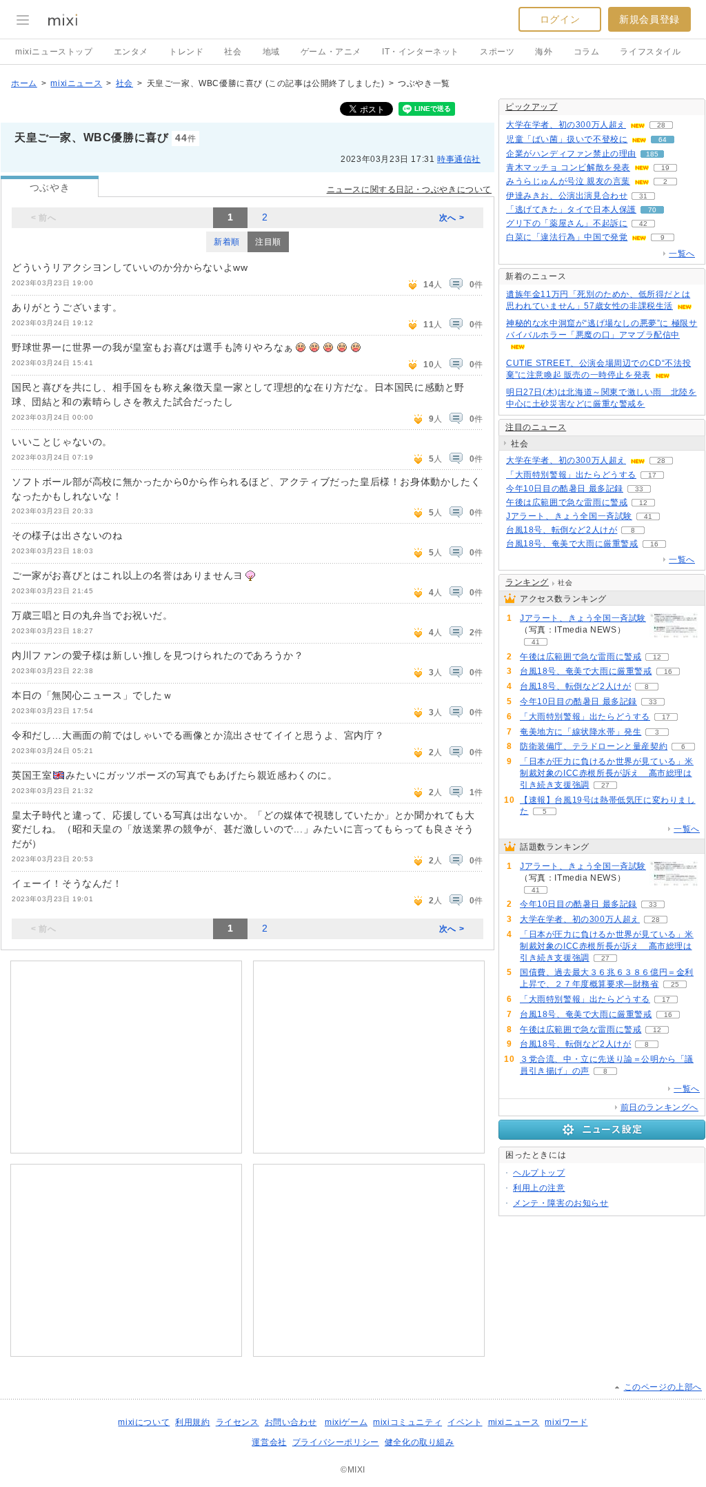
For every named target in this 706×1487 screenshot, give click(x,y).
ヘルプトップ (539, 1173)
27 (605, 785)
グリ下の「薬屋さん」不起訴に (566, 223)
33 (639, 489)
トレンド (186, 52)
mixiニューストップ (54, 52)
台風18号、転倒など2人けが (561, 530)
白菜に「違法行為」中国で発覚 (566, 237)
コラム (587, 52)
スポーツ (497, 52)
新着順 (227, 242)
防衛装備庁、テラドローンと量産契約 (593, 746)
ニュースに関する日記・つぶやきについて (409, 189)
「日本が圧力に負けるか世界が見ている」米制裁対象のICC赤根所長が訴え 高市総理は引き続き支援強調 (607, 773)
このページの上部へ (663, 1387)
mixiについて (144, 1422)
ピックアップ (531, 107)
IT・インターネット (420, 52)
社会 (232, 52)
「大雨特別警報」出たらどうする (571, 475)
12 (643, 502)
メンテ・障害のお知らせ (561, 1203)
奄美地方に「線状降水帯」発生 (580, 732)
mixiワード (566, 1422)
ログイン (560, 19)
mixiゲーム (346, 1422)
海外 (543, 52)
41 (648, 516)
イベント (464, 1422)
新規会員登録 (649, 19)
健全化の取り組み (419, 1442)
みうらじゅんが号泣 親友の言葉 (568, 181)
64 (662, 139)
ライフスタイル (650, 52)
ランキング (527, 582)
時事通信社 (459, 159)
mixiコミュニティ (407, 1422)
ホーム (24, 83)
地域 (271, 52)
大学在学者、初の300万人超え (566, 125)
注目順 (268, 242)
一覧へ (682, 253)
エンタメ (131, 52)
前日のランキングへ (659, 1107)
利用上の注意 (539, 1188)
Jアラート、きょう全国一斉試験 (569, 516)
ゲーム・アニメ (331, 52)
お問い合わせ (291, 1422)
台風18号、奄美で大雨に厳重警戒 (572, 543)
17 (652, 475)
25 (675, 984)
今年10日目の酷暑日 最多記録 (564, 488)
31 (643, 196)
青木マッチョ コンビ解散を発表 (568, 167)
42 (643, 223)
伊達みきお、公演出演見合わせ (566, 196)
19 (665, 168)
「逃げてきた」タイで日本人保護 (571, 209)
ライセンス (237, 1422)
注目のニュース (535, 427)
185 (652, 154)
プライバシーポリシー (335, 1442)
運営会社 (269, 1442)
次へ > (451, 218)
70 (652, 210)
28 (661, 125)
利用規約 (192, 1422)
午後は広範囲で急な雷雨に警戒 (566, 502)
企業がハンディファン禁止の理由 (571, 153)
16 (654, 544)
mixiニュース (76, 83)
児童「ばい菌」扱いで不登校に (566, 139)
